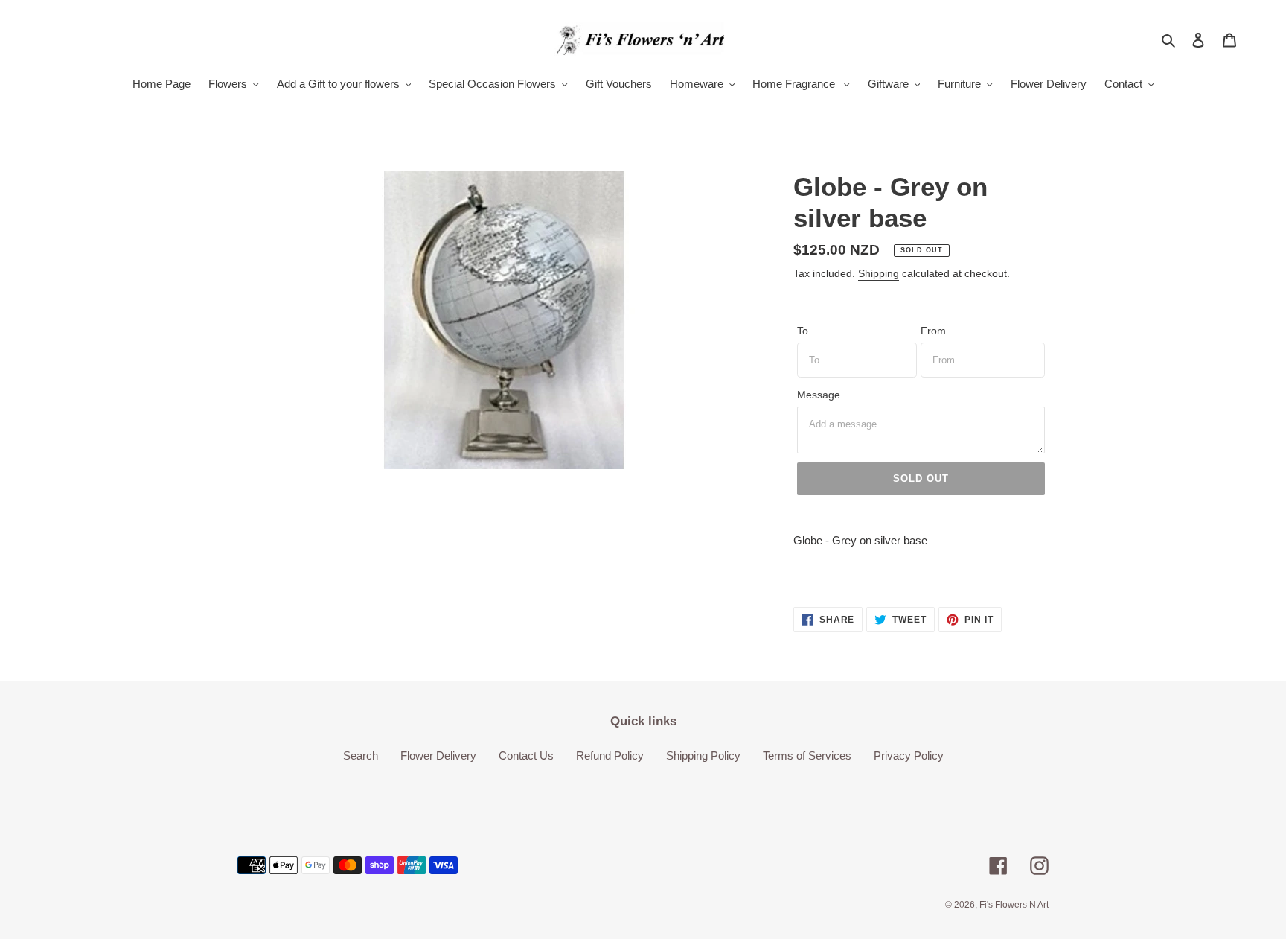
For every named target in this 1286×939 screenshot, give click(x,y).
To (802, 331)
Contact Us (526, 755)
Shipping (878, 273)
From (933, 331)
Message (818, 395)
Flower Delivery (438, 755)
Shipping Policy (703, 755)
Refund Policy (610, 755)
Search (360, 755)
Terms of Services (807, 755)
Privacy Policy (909, 755)
